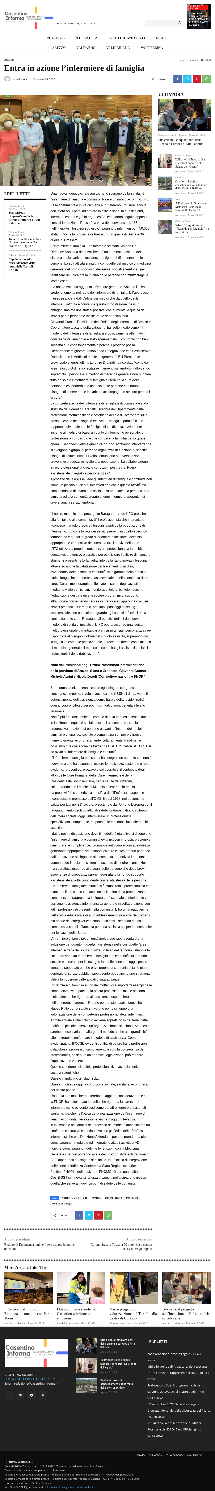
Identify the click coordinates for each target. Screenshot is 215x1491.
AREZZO (140, 1454)
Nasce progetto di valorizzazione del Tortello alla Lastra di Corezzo (133, 1313)
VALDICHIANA (174, 1454)
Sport (178, 199)
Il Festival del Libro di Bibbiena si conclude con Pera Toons (27, 1313)
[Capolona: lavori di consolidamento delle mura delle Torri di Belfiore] (165, 183)
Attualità (9, 59)
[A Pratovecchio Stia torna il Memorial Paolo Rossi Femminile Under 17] (165, 205)
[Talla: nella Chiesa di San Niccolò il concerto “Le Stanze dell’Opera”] (165, 161)
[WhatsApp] (206, 79)
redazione (22, 79)
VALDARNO (155, 1454)
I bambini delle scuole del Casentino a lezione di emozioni (76, 1313)
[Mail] (20, 1395)
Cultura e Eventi (196, 7)
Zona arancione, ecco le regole (168, 1354)
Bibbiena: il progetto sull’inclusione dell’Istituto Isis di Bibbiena (186, 1313)
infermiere (132, 1197)
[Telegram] (31, 1395)
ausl (85, 1197)
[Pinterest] (197, 79)
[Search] (180, 23)
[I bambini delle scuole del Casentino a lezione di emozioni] (81, 1288)
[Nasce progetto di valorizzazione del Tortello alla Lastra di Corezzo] (134, 1288)
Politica (12, 255)
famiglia (96, 1197)
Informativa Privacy (56, 1487)
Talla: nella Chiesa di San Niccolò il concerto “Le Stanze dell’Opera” (25, 243)
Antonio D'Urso (70, 1197)
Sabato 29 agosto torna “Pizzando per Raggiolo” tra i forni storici (192, 229)
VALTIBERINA (194, 1454)
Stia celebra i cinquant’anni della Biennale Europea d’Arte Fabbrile (198, 19)
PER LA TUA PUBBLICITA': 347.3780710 (31, 1379)
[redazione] (8, 79)
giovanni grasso (113, 1197)
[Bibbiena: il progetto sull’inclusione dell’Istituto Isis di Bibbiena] (186, 1288)
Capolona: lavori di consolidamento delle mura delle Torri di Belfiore (191, 185)
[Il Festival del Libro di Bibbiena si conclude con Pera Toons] (28, 1288)
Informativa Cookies (81, 1487)
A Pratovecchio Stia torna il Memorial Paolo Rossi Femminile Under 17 (191, 207)
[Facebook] (177, 79)
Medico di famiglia (62, 1203)
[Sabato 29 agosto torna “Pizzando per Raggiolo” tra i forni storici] (165, 227)
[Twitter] (187, 79)
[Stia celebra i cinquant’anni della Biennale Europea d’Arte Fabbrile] (184, 115)
